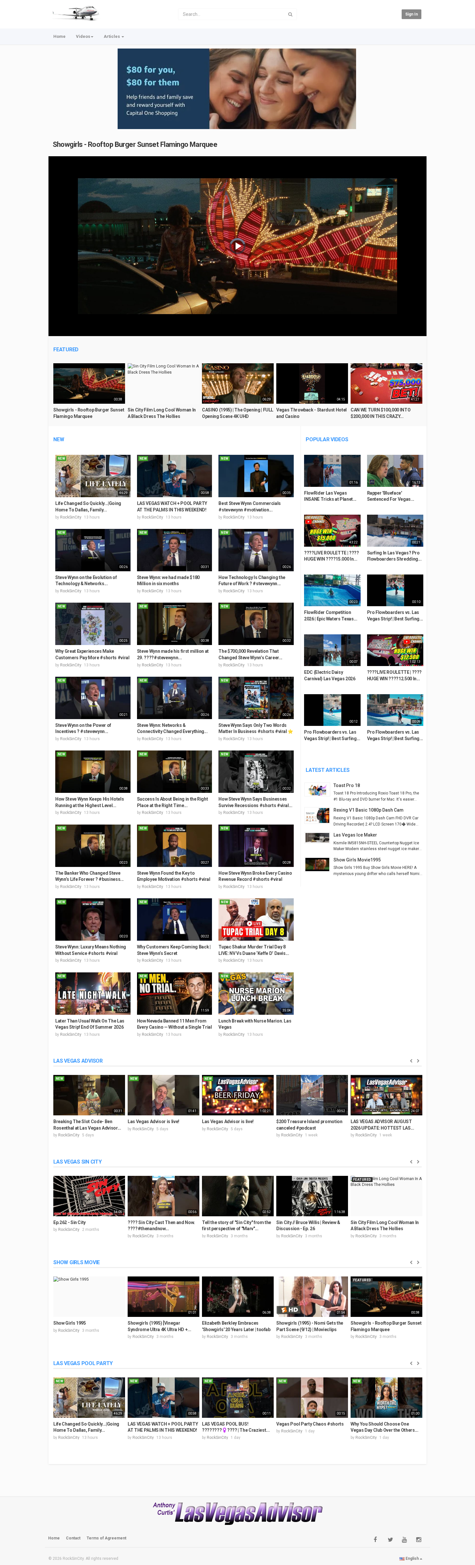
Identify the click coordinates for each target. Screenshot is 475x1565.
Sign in (411, 14)
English (412, 1558)
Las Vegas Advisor (78, 1061)
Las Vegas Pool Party (83, 1363)
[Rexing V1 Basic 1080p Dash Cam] (318, 815)
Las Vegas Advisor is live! (153, 1121)
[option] (89, 394)
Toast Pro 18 (346, 785)
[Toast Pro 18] (318, 789)
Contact (73, 1538)
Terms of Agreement (106, 1538)
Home (59, 36)
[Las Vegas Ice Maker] (318, 838)
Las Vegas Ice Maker (355, 834)
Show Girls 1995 (69, 1323)
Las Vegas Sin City (77, 1162)
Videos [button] (83, 36)
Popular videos (327, 439)
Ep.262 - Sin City (69, 1222)
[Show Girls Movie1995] (318, 864)
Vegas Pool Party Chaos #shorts (310, 1424)
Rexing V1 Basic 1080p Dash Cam (368, 810)
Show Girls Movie (76, 1262)
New (58, 439)
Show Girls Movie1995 (357, 859)
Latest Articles (327, 770)
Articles (112, 36)
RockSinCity (70, 517)
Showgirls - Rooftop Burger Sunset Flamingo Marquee (135, 144)
